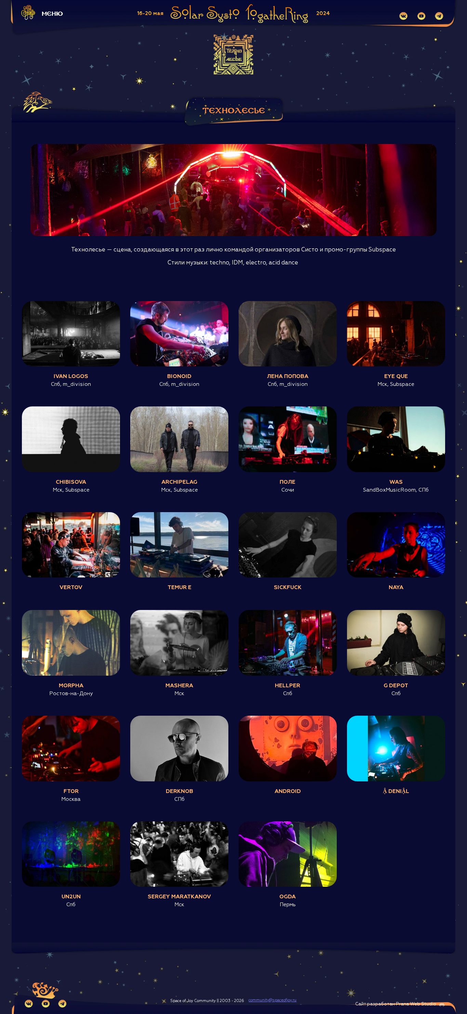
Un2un (71, 897)
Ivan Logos (71, 376)
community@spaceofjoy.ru (272, 1000)
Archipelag (179, 482)
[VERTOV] (71, 515)
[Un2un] (71, 825)
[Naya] (396, 515)
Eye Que (396, 376)
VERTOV (70, 587)
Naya (396, 587)
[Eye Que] (396, 304)
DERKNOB (179, 791)
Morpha (71, 686)
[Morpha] (71, 613)
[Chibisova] (71, 410)
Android (288, 791)
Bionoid (179, 376)
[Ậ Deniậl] (396, 719)
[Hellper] (288, 613)
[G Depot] (396, 613)
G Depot (396, 686)
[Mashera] (179, 613)
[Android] (288, 719)
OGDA (287, 897)
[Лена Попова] (288, 304)
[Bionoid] (179, 304)
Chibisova (71, 482)
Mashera (179, 686)
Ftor (71, 791)
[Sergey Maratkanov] (179, 825)
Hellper (287, 686)
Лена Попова (287, 376)
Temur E (179, 587)
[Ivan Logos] (71, 304)
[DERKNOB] (179, 719)
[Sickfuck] (288, 515)
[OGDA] (288, 825)
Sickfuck (288, 587)
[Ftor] (71, 719)
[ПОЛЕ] (288, 410)
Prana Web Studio (416, 1004)
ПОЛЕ (287, 482)
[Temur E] (179, 515)
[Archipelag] (179, 410)
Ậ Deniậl (396, 791)
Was (396, 482)
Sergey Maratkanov (179, 897)
